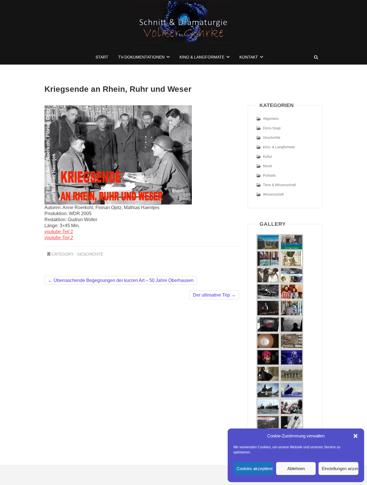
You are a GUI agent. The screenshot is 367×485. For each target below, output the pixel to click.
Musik (267, 166)
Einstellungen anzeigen (340, 468)
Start (101, 57)
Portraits (269, 176)
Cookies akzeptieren (255, 468)
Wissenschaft (273, 194)
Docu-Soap (272, 128)
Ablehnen (296, 468)
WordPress (224, 478)
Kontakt (248, 57)
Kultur (267, 157)
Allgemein (271, 119)
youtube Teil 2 (58, 237)
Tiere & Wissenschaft (279, 185)
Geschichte (90, 254)
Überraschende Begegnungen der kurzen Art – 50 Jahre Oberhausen (121, 280)
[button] (355, 436)
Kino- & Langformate (279, 147)
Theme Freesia (181, 478)
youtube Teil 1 (58, 231)
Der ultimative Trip (214, 295)
